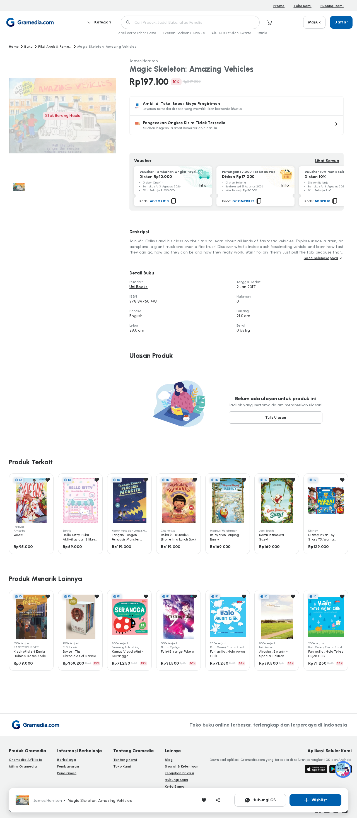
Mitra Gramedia (23, 766)
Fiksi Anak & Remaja (55, 47)
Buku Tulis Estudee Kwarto (231, 33)
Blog (169, 760)
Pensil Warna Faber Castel (137, 33)
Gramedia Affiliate (25, 760)
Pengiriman (66, 773)
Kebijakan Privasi (179, 773)
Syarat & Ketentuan (181, 766)
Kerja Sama (175, 786)
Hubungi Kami (332, 6)
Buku (28, 47)
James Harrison (143, 61)
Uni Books (138, 286)
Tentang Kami (125, 760)
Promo (279, 6)
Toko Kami (302, 6)
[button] (236, 125)
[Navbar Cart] (269, 22)
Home (14, 47)
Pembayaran (68, 766)
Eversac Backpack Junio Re (184, 33)
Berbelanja (66, 760)
